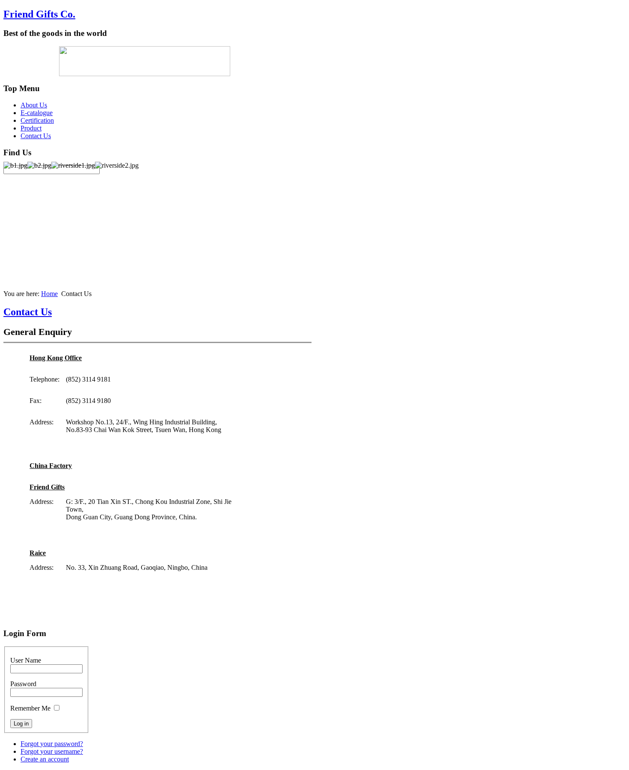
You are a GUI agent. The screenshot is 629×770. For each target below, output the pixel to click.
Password (23, 683)
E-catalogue (37, 112)
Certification (37, 120)
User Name (25, 660)
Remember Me (30, 708)
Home (49, 293)
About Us (34, 105)
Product (31, 128)
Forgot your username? (52, 751)
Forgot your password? (52, 743)
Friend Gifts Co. (39, 14)
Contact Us (36, 135)
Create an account (45, 759)
